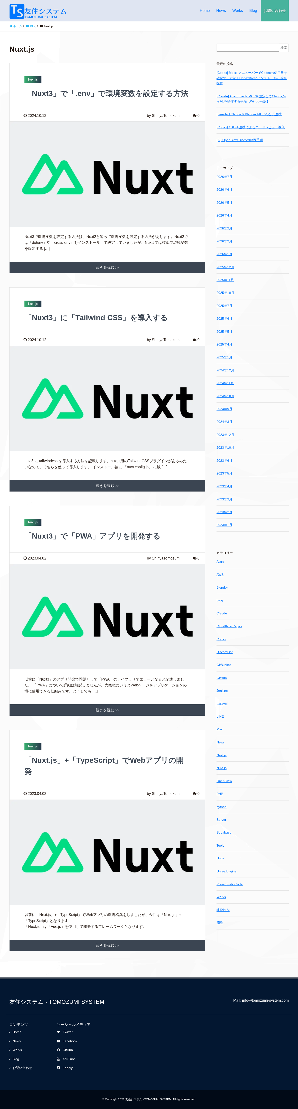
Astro (220, 561)
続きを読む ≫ (107, 267)
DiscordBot (225, 652)
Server (221, 819)
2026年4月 (224, 215)
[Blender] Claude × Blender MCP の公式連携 (249, 114)
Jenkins (222, 690)
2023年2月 (224, 512)
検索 (284, 48)
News (221, 11)
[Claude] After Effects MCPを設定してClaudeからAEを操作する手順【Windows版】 (251, 98)
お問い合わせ (275, 11)
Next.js (222, 755)
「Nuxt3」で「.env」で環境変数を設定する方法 (106, 93)
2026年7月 (224, 177)
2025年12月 (225, 267)
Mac (220, 729)
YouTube (69, 1059)
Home (205, 11)
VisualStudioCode (230, 884)
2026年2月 (224, 241)
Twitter (68, 1032)
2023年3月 (224, 499)
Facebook (70, 1041)
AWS (220, 575)
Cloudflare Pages (229, 626)
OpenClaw (224, 781)
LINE (220, 716)
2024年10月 (225, 396)
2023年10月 (225, 447)
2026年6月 (224, 189)
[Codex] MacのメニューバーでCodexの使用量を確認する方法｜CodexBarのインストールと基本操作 (252, 78)
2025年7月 (224, 306)
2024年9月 (224, 409)
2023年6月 (224, 460)
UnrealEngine (227, 871)
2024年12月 (225, 370)
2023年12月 (225, 435)
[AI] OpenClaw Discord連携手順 (240, 140)
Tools (220, 845)
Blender (222, 587)
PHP (220, 794)
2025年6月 (224, 318)
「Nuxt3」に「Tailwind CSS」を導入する (96, 317)
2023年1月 (224, 525)
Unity (220, 858)
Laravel (222, 703)
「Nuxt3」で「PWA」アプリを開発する (92, 536)
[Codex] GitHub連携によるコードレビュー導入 (251, 127)
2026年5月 (224, 202)
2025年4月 (224, 344)
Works (237, 11)
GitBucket (224, 665)
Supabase (224, 832)
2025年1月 (224, 357)
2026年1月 (224, 254)
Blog (253, 11)
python (222, 807)
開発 (220, 923)
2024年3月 (224, 422)
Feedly (68, 1068)
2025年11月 (225, 280)
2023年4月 (224, 486)
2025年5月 (224, 331)
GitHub (222, 678)
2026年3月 (224, 228)
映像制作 (223, 910)
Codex (221, 639)
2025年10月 (225, 293)
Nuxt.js (222, 768)
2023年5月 (224, 473)
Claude (222, 613)
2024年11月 (225, 383)
